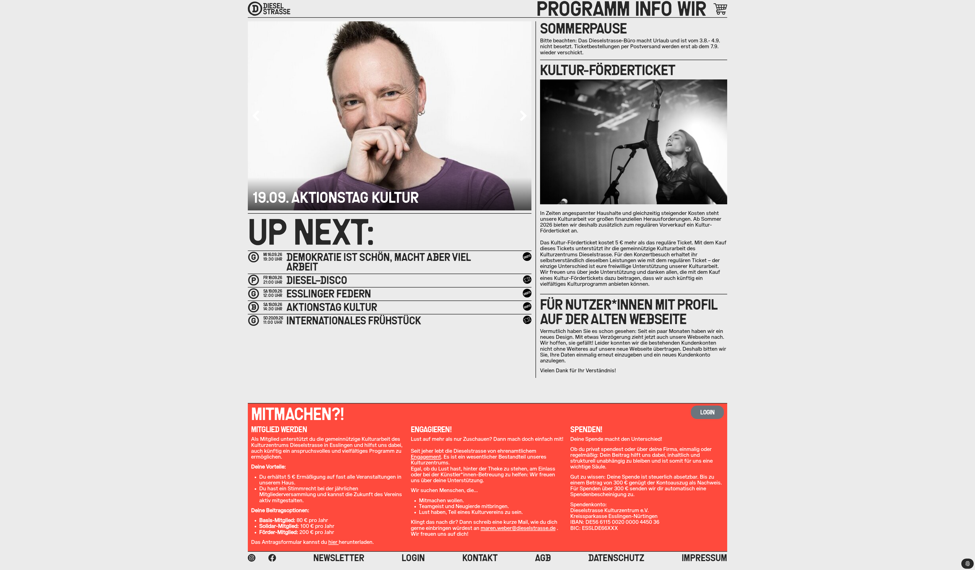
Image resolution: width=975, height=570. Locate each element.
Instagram (251, 558)
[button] (523, 115)
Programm (583, 9)
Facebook (272, 558)
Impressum (704, 557)
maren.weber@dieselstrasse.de (518, 528)
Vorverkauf (527, 279)
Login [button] (707, 412)
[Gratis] (527, 256)
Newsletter (338, 557)
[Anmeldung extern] (527, 320)
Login (413, 557)
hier (333, 542)
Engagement (426, 457)
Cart (714, 9)
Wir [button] (691, 9)
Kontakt (480, 557)
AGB (543, 557)
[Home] (269, 8)
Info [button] (653, 9)
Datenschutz (616, 557)
